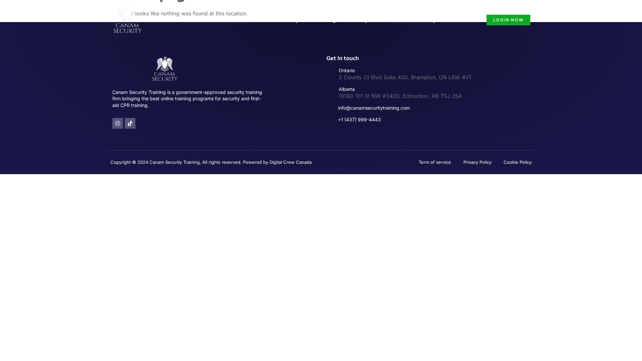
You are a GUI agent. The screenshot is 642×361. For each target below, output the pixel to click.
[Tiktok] (130, 123)
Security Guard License (375, 20)
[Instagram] (117, 123)
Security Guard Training (307, 20)
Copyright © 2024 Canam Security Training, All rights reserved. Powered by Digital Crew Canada (211, 162)
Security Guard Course (443, 20)
